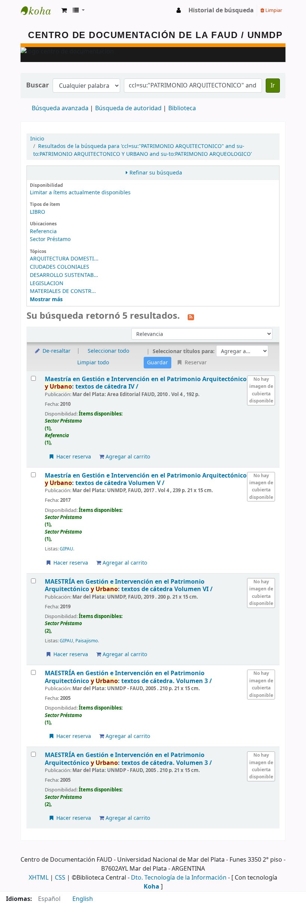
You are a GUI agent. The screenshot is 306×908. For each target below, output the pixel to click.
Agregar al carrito (127, 457)
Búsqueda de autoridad (128, 108)
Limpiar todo (93, 363)
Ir (273, 85)
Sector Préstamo (50, 239)
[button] (64, 10)
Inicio (37, 139)
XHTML (39, 877)
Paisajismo (86, 640)
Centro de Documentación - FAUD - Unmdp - (39, 10)
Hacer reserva (73, 457)
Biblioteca (182, 108)
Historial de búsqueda (221, 10)
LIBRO (37, 212)
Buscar (37, 85)
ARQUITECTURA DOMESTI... (64, 259)
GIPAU (66, 549)
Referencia (43, 231)
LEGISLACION (46, 283)
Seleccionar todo (108, 351)
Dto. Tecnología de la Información (179, 877)
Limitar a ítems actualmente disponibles (80, 193)
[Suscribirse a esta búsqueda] (191, 316)
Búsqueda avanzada (60, 108)
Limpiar (273, 10)
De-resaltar (56, 351)
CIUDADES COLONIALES (59, 267)
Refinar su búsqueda (155, 173)
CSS (60, 877)
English (82, 899)
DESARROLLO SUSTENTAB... (64, 275)
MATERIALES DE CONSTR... (63, 291)
